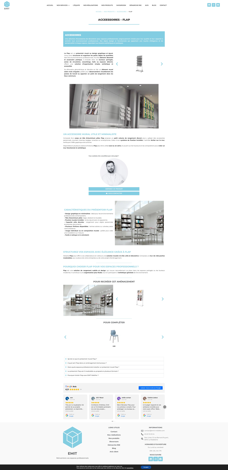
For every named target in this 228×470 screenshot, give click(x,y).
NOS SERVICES (62, 5)
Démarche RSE (135, 5)
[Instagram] (213, 5)
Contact (163, 5)
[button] (117, 64)
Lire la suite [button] (69, 411)
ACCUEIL (50, 5)
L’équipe (76, 5)
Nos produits (107, 5)
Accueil (99, 11)
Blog (154, 5)
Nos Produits (109, 11)
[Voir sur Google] (67, 398)
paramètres (130, 468)
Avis (146, 5)
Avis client (114, 452)
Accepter (145, 467)
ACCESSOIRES (121, 11)
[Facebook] (218, 5)
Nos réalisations (90, 5)
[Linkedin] (209, 5)
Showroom (121, 5)
